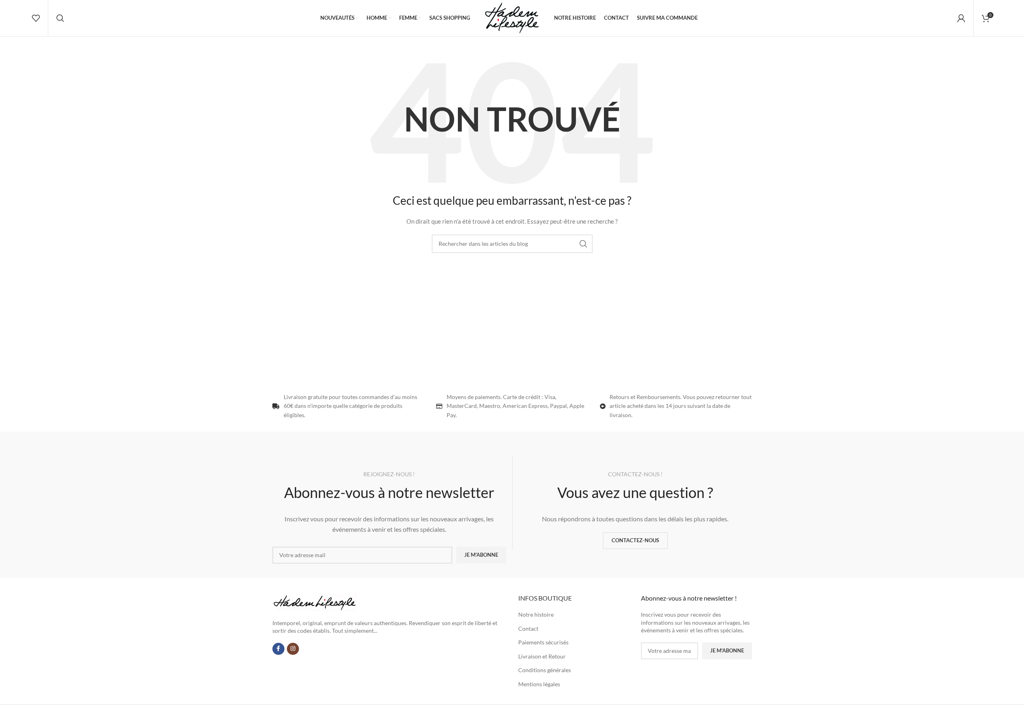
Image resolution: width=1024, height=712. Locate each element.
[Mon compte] (961, 18)
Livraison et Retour (542, 656)
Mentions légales (539, 684)
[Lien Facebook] (278, 649)
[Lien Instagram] (293, 649)
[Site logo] (512, 17)
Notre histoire (536, 614)
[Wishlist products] (36, 18)
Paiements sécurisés (543, 642)
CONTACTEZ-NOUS (635, 540)
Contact (528, 628)
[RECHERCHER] (583, 244)
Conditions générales (544, 670)
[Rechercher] (60, 18)
